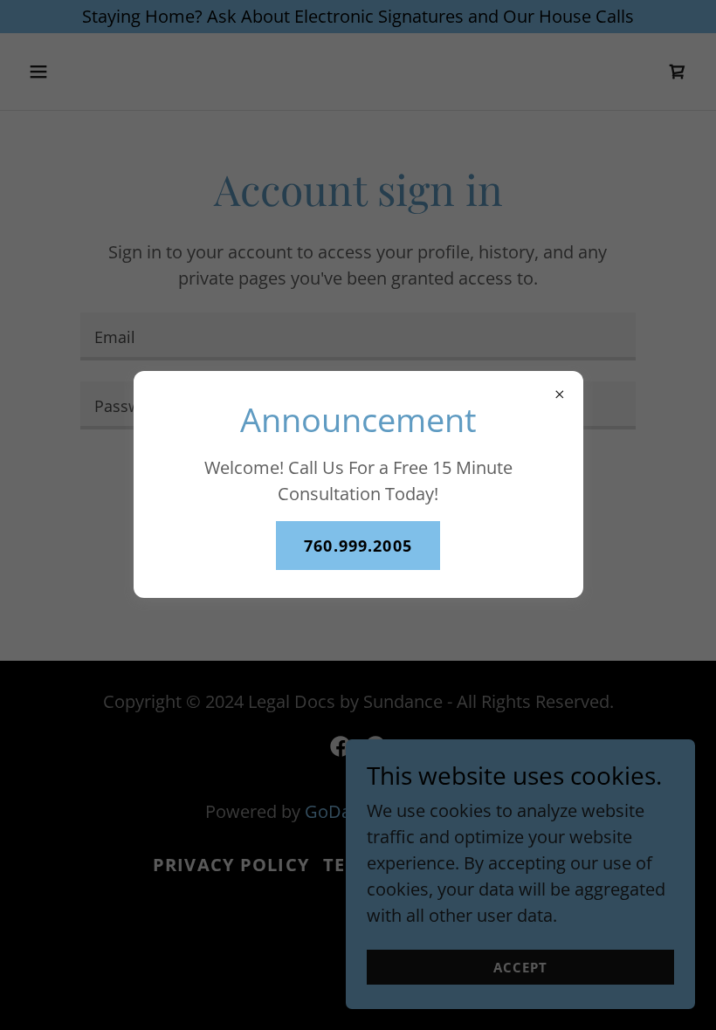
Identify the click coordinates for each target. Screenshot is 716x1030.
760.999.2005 (358, 545)
